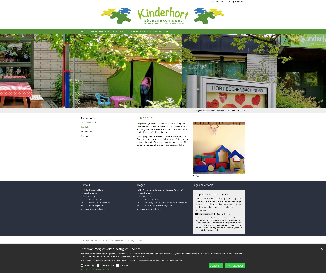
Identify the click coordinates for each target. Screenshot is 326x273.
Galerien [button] (85, 136)
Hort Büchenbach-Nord (92, 190)
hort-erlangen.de (96, 205)
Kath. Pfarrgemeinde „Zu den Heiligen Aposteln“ (160, 190)
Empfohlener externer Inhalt (211, 194)
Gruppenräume (88, 118)
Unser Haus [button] (97, 31)
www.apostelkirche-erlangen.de (158, 205)
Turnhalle (241, 110)
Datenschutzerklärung (100, 269)
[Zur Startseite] (163, 15)
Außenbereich (87, 131)
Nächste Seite (320, 70)
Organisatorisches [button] (138, 31)
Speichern (215, 265)
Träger (141, 185)
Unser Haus (231, 110)
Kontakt (85, 185)
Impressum (85, 269)
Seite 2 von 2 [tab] (165, 105)
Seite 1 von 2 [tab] (161, 105)
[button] (166, 32)
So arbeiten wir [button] (115, 31)
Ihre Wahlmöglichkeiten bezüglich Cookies (110, 249)
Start (83, 31)
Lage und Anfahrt (203, 185)
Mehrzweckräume (89, 122)
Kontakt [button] (157, 31)
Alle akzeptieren (235, 265)
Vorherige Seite (5, 70)
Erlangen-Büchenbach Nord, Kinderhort (209, 110)
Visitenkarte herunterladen (92, 209)
